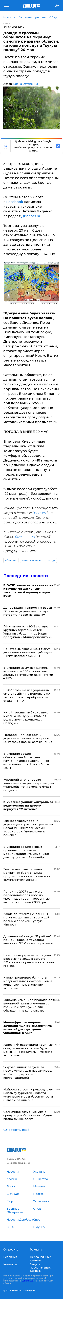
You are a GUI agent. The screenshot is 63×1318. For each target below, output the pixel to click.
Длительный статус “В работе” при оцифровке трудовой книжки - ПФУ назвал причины (28, 940)
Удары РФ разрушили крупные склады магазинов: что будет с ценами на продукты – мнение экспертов (28, 1050)
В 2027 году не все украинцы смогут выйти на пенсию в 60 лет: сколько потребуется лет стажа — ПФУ (26, 695)
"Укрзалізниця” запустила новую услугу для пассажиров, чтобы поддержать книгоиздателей (27, 1072)
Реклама (36, 1249)
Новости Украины (32, 560)
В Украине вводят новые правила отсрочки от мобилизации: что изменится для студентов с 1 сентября (26, 852)
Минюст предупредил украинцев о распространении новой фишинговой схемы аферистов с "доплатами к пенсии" (28, 828)
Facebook (14, 202)
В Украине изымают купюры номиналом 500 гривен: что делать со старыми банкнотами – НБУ (28, 673)
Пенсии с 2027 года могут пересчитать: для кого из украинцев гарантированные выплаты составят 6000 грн (26, 897)
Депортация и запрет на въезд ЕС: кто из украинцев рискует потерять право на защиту (27, 611)
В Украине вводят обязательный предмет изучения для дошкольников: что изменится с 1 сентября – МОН (26, 760)
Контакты (10, 1264)
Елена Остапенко (25, 83)
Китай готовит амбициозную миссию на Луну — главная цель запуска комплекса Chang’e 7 (26, 718)
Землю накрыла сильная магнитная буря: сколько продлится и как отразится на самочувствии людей (27, 874)
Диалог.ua (28, 1280)
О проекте (10, 1249)
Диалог (6, 23)
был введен (25, 537)
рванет (40, 513)
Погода (51, 560)
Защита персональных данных (40, 1267)
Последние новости (25, 575)
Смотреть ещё (16, 1130)
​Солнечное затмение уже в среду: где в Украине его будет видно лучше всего (27, 1115)
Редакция (10, 1257)
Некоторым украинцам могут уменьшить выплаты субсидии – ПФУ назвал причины (27, 652)
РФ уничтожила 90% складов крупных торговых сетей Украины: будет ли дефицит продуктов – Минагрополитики (27, 632)
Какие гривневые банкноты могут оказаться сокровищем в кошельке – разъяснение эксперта (27, 983)
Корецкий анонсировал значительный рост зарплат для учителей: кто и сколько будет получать (28, 785)
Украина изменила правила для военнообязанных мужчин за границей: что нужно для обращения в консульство (28, 1005)
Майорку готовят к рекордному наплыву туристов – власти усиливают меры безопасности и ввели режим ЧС (28, 1095)
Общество (11, 560)
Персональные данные (40, 1258)
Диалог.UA (30, 216)
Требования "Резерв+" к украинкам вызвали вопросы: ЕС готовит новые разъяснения (27, 738)
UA (57, 6)
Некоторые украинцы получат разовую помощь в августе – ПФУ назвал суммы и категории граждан (28, 960)
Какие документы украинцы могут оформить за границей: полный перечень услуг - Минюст (26, 919)
